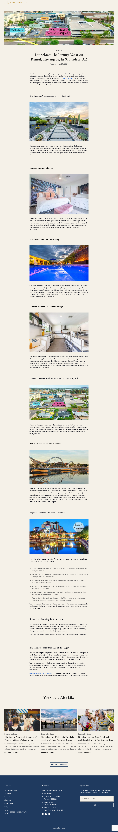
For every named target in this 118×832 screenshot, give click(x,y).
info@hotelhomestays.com (53, 790)
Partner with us (9, 803)
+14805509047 (49, 793)
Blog (6, 807)
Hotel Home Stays (67, 78)
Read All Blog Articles (59, 764)
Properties (7, 797)
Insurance (7, 793)
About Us (7, 800)
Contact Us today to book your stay (41, 673)
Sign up (96, 805)
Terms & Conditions (10, 790)
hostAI (63, 828)
